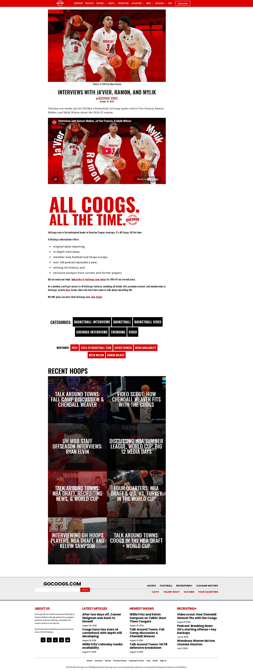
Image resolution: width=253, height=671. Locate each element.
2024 (75, 348)
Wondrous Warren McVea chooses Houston (196, 642)
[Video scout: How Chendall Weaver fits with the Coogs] (136, 399)
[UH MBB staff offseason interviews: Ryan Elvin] (77, 446)
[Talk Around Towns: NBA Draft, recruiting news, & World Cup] (77, 493)
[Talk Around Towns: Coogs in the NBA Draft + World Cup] (136, 540)
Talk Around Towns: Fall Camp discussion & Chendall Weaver (147, 632)
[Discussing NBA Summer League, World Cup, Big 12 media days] (136, 446)
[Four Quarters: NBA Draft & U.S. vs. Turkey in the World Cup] (136, 493)
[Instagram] (49, 640)
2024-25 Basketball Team (96, 348)
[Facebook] (43, 640)
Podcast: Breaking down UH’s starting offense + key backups (196, 629)
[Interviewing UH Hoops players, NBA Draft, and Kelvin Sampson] (77, 540)
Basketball (122, 321)
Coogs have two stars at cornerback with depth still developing (102, 632)
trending (118, 332)
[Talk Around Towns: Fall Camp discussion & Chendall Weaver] (77, 399)
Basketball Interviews (92, 321)
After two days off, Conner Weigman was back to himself (101, 617)
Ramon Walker (115, 355)
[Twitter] (61, 640)
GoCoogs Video (108, 98)
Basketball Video (147, 321)
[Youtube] (67, 640)
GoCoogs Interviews (91, 332)
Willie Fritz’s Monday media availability (102, 646)
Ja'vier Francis (123, 348)
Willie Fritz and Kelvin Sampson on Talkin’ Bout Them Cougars (148, 617)
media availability (145, 348)
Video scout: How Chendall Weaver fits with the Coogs (197, 616)
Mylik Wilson (96, 355)
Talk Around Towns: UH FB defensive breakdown (148, 646)
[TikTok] (55, 640)
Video (133, 332)
